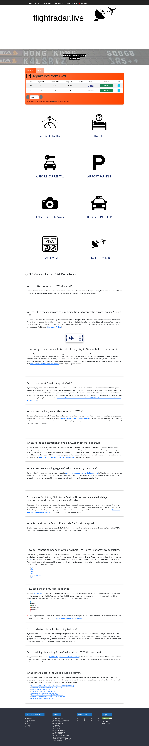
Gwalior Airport (37, 575)
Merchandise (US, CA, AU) (61, 720)
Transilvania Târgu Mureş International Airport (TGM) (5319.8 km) (52, 686)
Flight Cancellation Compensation (59, 738)
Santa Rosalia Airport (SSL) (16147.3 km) (44, 693)
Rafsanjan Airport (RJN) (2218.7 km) (42, 698)
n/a (32, 568)
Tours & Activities (59, 730)
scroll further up (39, 593)
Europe (29, 723)
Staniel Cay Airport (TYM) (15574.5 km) (43, 691)
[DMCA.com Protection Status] (107, 719)
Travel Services (58, 3)
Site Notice (105, 721)
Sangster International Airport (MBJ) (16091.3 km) (47, 695)
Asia (28, 722)
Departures (31, 70)
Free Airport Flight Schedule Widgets (39, 102)
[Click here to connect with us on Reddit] (91, 720)
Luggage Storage (60, 732)
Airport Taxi (57, 728)
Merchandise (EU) (59, 718)
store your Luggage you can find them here (81, 473)
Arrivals (40, 70)
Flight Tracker (34, 3)
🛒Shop (74, 3)
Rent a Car (57, 727)
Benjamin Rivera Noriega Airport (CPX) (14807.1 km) (48, 697)
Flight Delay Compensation (63, 735)
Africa (28, 725)
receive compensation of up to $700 (68, 618)
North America (31, 727)
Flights (56, 725)
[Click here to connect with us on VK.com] (98, 720)
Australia (29, 718)
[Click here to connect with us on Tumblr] (84, 720)
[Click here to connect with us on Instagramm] (77, 720)
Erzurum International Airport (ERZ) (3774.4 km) (46, 688)
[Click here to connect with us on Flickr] (91, 718)
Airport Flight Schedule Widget (62, 739)
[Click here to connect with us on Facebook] (77, 718)
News (68, 3)
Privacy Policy (106, 723)
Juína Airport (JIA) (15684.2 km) (41, 689)
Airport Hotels (58, 722)
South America (31, 720)
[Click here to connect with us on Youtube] (84, 718)
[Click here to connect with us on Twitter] (98, 718)
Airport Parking (58, 723)
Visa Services (58, 733)
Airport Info (46, 3)
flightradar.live (64, 102)
